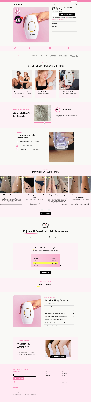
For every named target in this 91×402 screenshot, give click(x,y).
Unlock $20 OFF (19, 378)
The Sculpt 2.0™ (65, 373)
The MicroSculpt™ (65, 377)
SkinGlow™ (64, 375)
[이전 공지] (14, 1)
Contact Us (48, 375)
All (62, 371)
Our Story (48, 371)
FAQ (46, 373)
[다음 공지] (68, 1)
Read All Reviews (45, 213)
